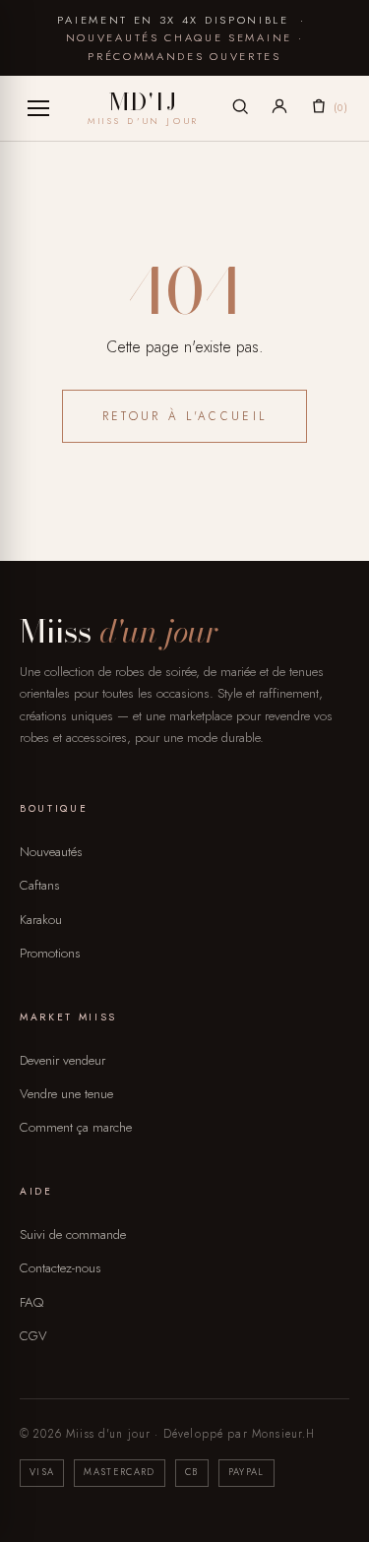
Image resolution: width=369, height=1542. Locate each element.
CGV (33, 1335)
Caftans (40, 885)
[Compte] (279, 109)
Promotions (50, 953)
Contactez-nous (60, 1268)
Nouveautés (51, 851)
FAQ (31, 1302)
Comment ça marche (76, 1127)
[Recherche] (240, 109)
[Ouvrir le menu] (38, 108)
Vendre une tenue (66, 1093)
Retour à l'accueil (185, 415)
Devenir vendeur (62, 1060)
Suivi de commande (73, 1234)
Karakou (41, 919)
